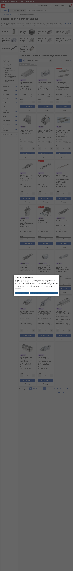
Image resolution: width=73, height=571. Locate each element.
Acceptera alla (22, 293)
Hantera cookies (36, 293)
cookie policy (18, 288)
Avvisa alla (51, 293)
